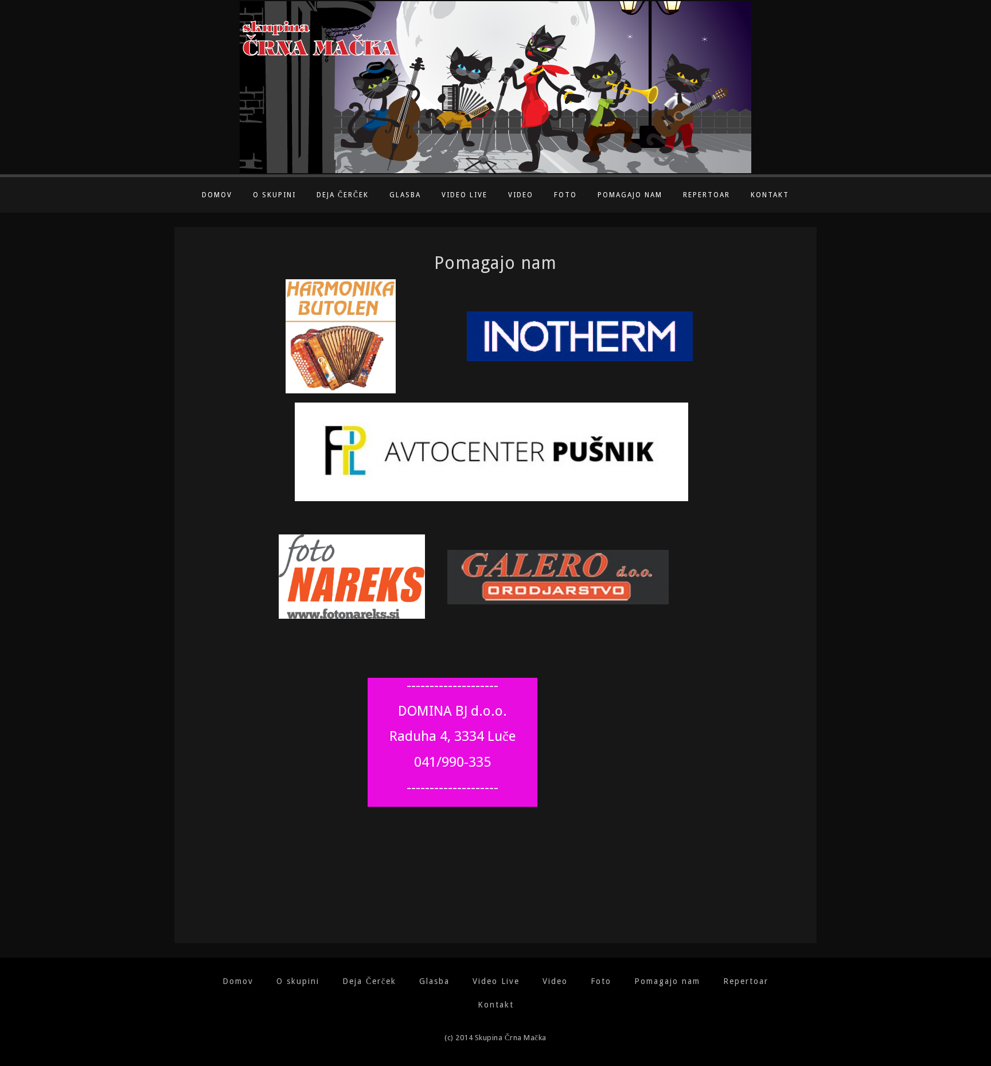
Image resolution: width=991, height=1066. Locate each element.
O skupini (274, 195)
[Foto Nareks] (352, 576)
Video (520, 195)
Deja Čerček (343, 195)
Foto (565, 195)
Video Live (464, 195)
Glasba (405, 195)
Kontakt (770, 195)
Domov (217, 195)
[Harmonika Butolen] (341, 336)
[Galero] (547, 577)
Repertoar (706, 195)
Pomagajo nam (630, 195)
